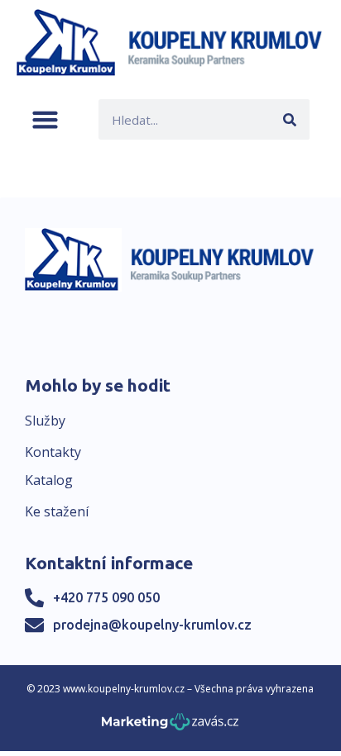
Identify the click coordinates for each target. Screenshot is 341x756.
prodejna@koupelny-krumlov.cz (152, 624)
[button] (45, 119)
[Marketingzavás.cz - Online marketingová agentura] (170, 727)
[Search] (289, 119)
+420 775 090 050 (106, 597)
